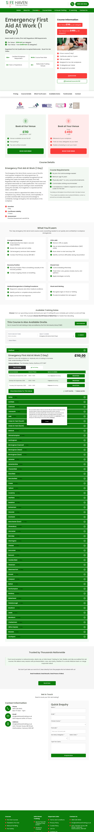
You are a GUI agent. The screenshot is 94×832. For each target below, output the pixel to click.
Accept (47, 421)
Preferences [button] (52, 417)
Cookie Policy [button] (58, 416)
